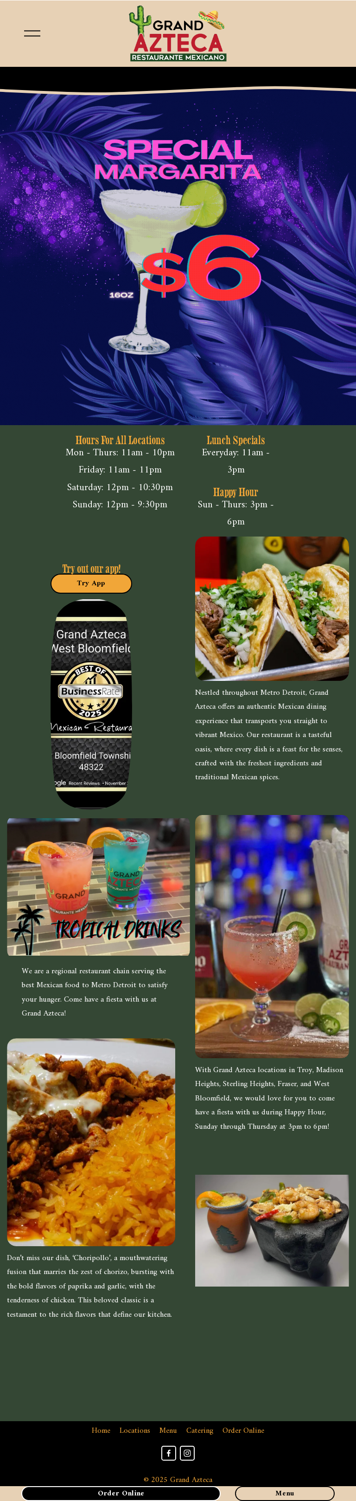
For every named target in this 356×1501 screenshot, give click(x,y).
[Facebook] (168, 1453)
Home (101, 1431)
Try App (91, 583)
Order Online (243, 1431)
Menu (168, 1431)
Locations (135, 1431)
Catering (199, 1431)
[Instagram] (187, 1453)
